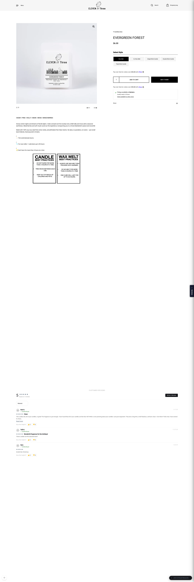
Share (114, 103)
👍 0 (29, 424)
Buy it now (164, 79)
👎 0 (34, 424)
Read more (19, 421)
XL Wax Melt (136, 59)
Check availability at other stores (125, 96)
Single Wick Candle (152, 59)
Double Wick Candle (168, 59)
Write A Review (171, 395)
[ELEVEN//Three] (97, 5)
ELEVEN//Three (118, 31)
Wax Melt (121, 59)
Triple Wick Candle (121, 64)
